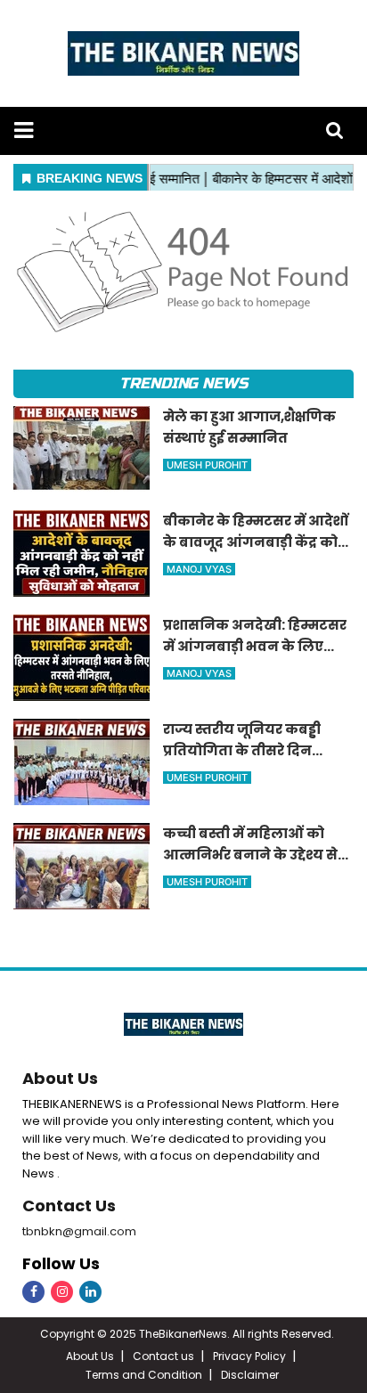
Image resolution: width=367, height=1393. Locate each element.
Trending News (183, 383)
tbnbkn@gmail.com (79, 1231)
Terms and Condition (144, 1374)
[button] (23, 130)
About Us (60, 1078)
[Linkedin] (90, 1292)
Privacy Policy (249, 1356)
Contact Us (69, 1205)
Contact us (163, 1356)
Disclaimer (250, 1374)
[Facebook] (33, 1292)
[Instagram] (62, 1292)
